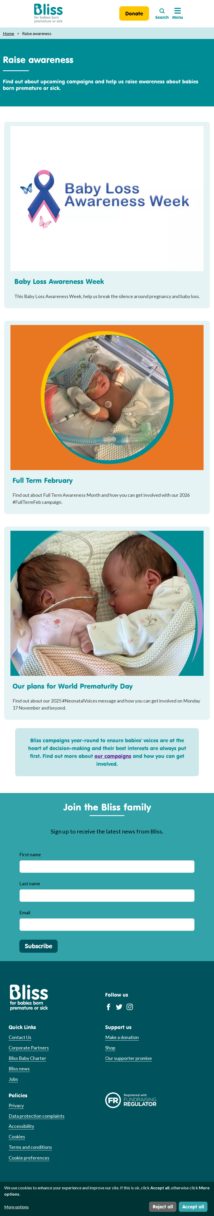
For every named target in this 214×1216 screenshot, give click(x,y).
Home (8, 33)
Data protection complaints (36, 1116)
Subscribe (38, 946)
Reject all (163, 1206)
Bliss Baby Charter (27, 1058)
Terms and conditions (30, 1147)
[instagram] (130, 1006)
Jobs (13, 1079)
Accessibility (21, 1126)
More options (16, 1206)
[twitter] (119, 1006)
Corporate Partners (29, 1047)
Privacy (16, 1105)
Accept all (193, 1206)
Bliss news (19, 1068)
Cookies (17, 1136)
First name (30, 854)
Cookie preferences (29, 1157)
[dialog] (107, 1199)
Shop (110, 1047)
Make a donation (122, 1037)
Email (24, 912)
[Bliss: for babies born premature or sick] (48, 13)
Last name (29, 883)
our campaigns (112, 756)
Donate (134, 13)
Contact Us (20, 1037)
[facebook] (108, 1006)
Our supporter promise (128, 1058)
